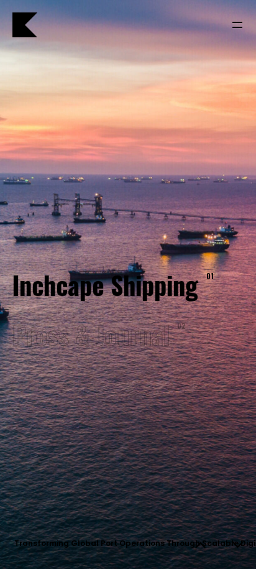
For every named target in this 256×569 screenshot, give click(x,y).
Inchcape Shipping (110, 284)
